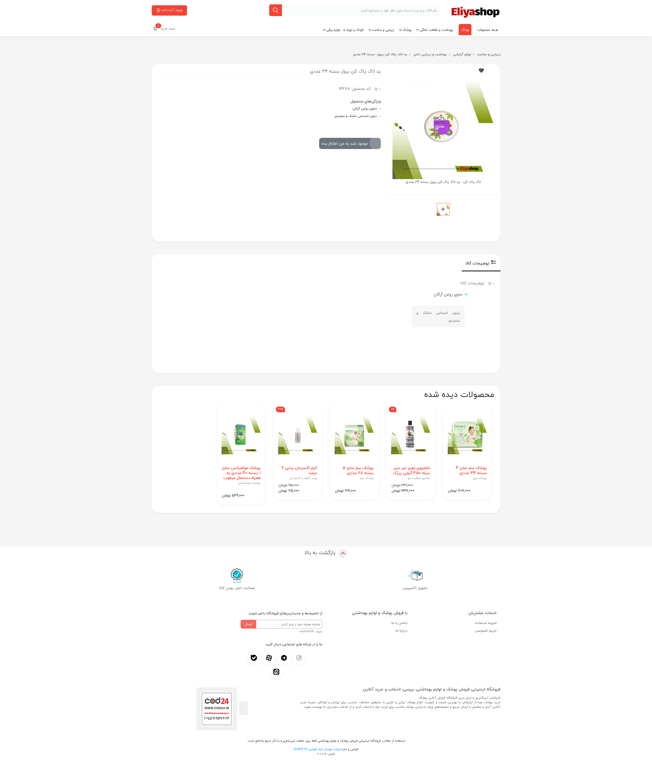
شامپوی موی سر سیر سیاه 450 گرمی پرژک (411, 470)
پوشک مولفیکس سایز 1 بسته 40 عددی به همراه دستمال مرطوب (241, 472)
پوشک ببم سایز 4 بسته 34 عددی (471, 470)
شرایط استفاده (486, 623)
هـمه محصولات (487, 30)
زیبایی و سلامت (383, 30)
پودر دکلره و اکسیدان (303, 478)
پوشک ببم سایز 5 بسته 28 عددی (358, 470)
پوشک (407, 30)
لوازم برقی (333, 30)
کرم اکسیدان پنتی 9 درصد (299, 470)
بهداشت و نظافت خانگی (436, 30)
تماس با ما (399, 623)
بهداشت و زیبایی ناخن (430, 54)
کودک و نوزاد (355, 30)
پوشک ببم (480, 478)
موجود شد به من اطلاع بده (345, 143)
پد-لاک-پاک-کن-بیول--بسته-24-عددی (380, 54)
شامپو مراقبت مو (419, 478)
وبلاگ (465, 30)
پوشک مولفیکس (249, 483)
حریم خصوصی (486, 630)
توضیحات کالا (477, 263)
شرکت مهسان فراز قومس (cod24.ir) (317, 749)
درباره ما (401, 630)
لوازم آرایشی (462, 54)
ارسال (248, 624)
